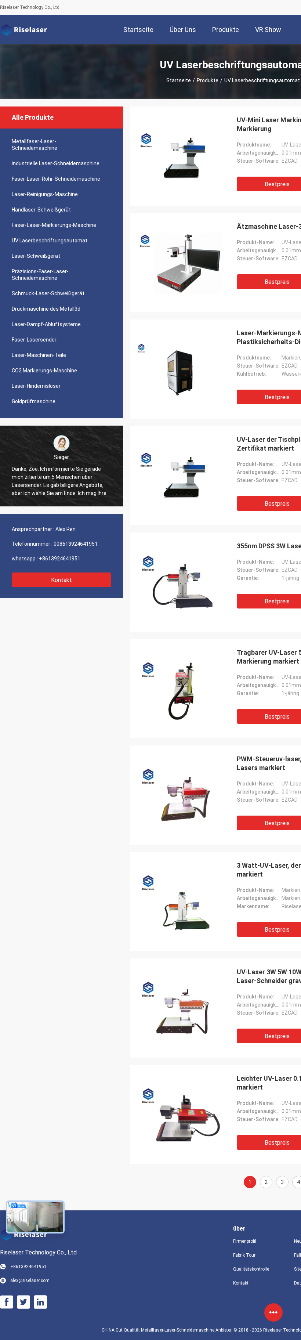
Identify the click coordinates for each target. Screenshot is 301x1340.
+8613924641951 (59, 558)
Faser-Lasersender (34, 340)
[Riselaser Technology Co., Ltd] (24, 29)
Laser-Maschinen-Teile (39, 355)
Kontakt (61, 580)
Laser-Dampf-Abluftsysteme (46, 324)
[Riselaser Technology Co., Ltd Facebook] (6, 1302)
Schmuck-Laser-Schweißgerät (48, 293)
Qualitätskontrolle (251, 1269)
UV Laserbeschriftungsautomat (49, 240)
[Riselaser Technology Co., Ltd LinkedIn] (40, 1302)
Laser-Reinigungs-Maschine (45, 194)
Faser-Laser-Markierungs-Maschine (54, 225)
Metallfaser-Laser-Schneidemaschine (34, 144)
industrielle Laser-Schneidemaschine (55, 163)
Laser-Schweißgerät (36, 256)
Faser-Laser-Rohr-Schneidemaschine (56, 179)
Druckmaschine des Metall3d (46, 309)
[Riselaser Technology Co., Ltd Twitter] (23, 1302)
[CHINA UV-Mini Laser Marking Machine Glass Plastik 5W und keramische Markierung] (180, 156)
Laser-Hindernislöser (36, 386)
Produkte (207, 80)
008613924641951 (76, 544)
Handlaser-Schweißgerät (41, 210)
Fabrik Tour (244, 1255)
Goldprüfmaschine (33, 401)
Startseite (178, 80)
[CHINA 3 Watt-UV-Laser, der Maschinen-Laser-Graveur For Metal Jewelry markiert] (180, 901)
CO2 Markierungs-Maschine (44, 370)
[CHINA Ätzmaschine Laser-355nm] (180, 263)
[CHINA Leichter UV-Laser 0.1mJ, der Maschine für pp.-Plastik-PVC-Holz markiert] (180, 1114)
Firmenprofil (244, 1241)
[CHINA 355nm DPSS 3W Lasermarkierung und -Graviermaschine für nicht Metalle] (180, 582)
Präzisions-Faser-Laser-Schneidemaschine (40, 274)
